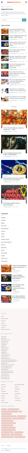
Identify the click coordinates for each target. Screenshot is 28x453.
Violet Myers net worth (16, 434)
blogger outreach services (7, 364)
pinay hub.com (4, 341)
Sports (3, 256)
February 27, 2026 (22, 92)
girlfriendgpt (4, 363)
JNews (6, 448)
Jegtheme (8, 450)
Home (2, 6)
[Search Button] (24, 19)
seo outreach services (6, 366)
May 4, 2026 (20, 77)
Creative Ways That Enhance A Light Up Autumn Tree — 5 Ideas (17, 30)
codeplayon (4, 344)
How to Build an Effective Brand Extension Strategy (17, 50)
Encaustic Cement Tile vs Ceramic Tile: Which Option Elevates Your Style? (17, 58)
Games (2, 234)
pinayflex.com (4, 343)
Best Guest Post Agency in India (9, 411)
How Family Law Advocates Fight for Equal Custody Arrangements (17, 97)
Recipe (2, 250)
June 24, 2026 (21, 53)
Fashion (3, 231)
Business (5, 176)
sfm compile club (5, 378)
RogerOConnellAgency (7, 432)
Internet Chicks (5, 239)
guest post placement (7, 420)
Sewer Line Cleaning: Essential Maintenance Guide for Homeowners (17, 65)
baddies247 (4, 350)
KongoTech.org (5, 357)
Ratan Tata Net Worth (7, 425)
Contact (3, 327)
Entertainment (5, 228)
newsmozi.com (5, 349)
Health (3, 236)
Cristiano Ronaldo (6, 414)
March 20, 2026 (21, 84)
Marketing (3, 247)
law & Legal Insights (6, 242)
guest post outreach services (8, 361)
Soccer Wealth (5, 434)
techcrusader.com (5, 355)
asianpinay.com (5, 353)
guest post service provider (8, 423)
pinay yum (3, 346)
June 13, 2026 (21, 69)
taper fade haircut (5, 340)
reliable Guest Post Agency (8, 430)
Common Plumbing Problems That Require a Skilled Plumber (18, 36)
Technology (4, 261)
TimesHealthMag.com (6, 368)
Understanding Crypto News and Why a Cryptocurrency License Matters (17, 43)
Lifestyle (3, 245)
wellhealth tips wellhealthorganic (9, 360)
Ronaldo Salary (19, 432)
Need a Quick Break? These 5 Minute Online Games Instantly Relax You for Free (17, 73)
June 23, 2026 (21, 61)
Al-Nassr (4, 409)
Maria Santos (14, 32)
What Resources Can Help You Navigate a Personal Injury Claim (17, 89)
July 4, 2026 (20, 39)
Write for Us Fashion (5, 329)
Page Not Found (8, 6)
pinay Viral (3, 338)
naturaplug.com (5, 374)
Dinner (2, 223)
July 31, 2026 (20, 32)
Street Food (4, 258)
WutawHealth (4, 369)
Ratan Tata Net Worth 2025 (8, 427)
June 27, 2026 (21, 47)
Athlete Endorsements (13, 409)
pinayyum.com (4, 347)
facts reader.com (5, 377)
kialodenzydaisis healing (7, 372)
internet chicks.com (6, 358)
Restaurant (4, 253)
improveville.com (5, 375)
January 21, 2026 (21, 100)
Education (4, 226)
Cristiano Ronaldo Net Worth (9, 416)
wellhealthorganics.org (6, 371)
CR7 (20, 411)
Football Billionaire (6, 418)
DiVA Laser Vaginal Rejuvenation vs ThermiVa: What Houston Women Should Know (17, 81)
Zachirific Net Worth (20, 437)
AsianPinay (3, 336)
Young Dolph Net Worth (7, 437)
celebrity (3, 220)
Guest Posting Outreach (18, 418)
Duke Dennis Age (22, 416)
